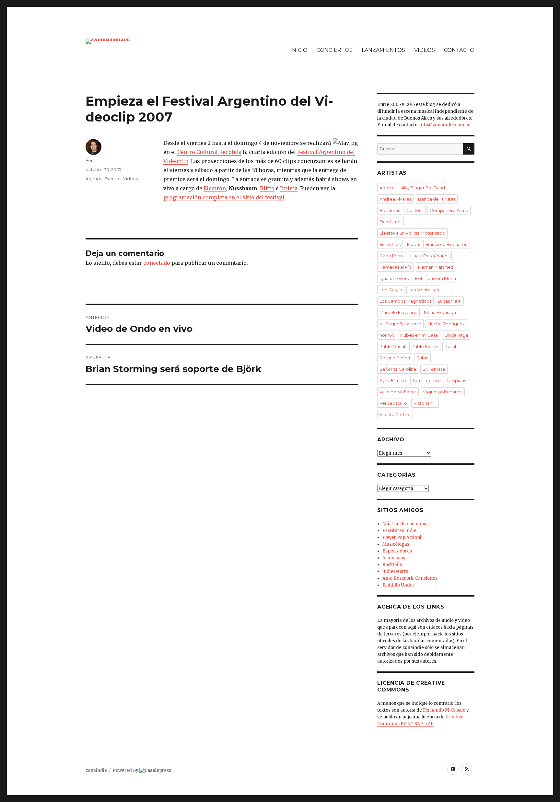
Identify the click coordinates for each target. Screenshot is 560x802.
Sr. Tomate (434, 369)
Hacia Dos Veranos (429, 255)
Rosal (450, 346)
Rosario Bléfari (394, 357)
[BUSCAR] (468, 149)
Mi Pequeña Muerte (400, 323)
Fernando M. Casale (444, 710)
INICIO (299, 50)
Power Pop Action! (401, 537)
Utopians (456, 380)
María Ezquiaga (440, 312)
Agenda (94, 178)
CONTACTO (459, 50)
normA (386, 335)
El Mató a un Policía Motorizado (412, 233)
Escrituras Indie (399, 530)
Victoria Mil (425, 403)
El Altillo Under (398, 585)
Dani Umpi (390, 221)
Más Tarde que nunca (405, 524)
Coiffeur (414, 210)
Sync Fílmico (392, 380)
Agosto (387, 187)
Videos (130, 178)
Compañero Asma (449, 210)
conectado (156, 263)
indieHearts (395, 571)
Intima (289, 188)
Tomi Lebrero (427, 380)
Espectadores (397, 551)
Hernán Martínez (435, 267)
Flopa (413, 244)
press (158, 770)
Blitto (267, 188)
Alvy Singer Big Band (423, 187)
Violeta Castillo (395, 414)
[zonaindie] (108, 41)
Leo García (390, 289)
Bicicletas (389, 210)
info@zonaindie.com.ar (444, 125)
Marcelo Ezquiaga (398, 312)
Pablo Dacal (392, 346)
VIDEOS (424, 50)
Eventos (112, 178)
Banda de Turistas (436, 199)
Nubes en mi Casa (419, 335)
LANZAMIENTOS (383, 50)
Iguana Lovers (394, 278)
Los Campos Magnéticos (405, 301)
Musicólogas (395, 544)
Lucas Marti (449, 301)
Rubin (422, 357)
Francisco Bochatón (447, 244)
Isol (418, 278)
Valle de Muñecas (397, 391)
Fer (89, 160)
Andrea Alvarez (395, 199)
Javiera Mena (442, 278)
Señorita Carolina (397, 369)
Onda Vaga (456, 335)
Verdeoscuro (393, 403)
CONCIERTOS (335, 50)
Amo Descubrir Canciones (410, 578)
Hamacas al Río (395, 267)
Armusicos (393, 558)
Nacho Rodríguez (446, 323)
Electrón (215, 188)
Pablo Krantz (425, 346)
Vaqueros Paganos (442, 391)
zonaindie (96, 770)
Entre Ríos (390, 244)
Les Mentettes (424, 289)
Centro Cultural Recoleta (209, 152)
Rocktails (392, 564)
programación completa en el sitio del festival (224, 197)
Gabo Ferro (391, 255)
